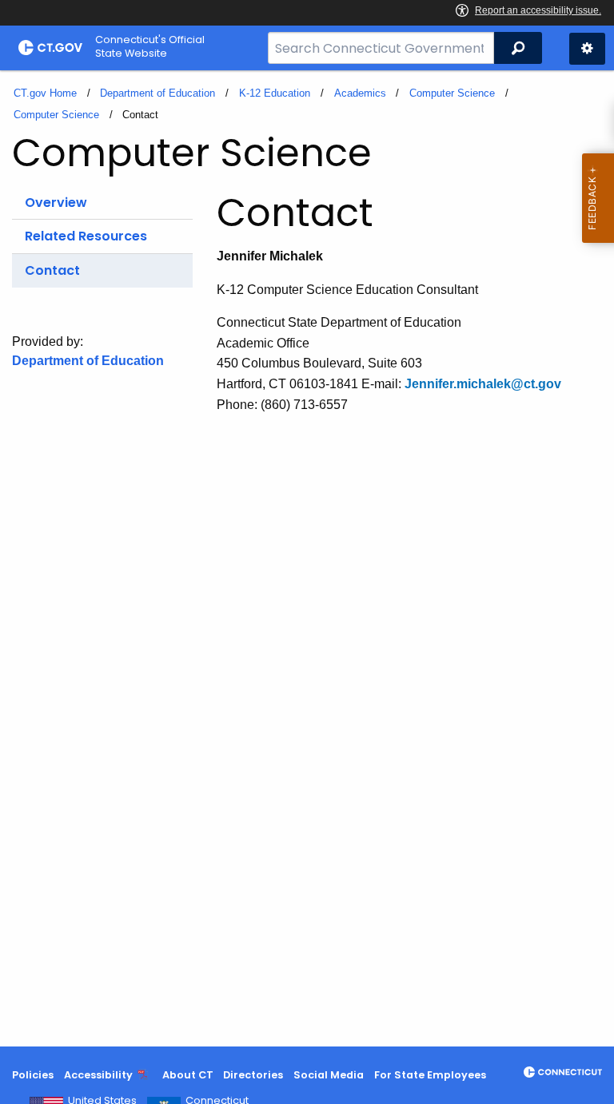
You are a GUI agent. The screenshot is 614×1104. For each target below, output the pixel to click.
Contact (52, 270)
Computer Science (452, 93)
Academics (360, 93)
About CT (187, 1075)
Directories (253, 1075)
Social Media (328, 1075)
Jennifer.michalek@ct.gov (483, 384)
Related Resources (86, 236)
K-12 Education (274, 93)
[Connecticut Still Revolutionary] (563, 1072)
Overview (56, 202)
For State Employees (430, 1075)
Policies (33, 1075)
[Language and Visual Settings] (587, 49)
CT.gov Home (45, 93)
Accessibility (98, 1075)
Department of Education (157, 93)
